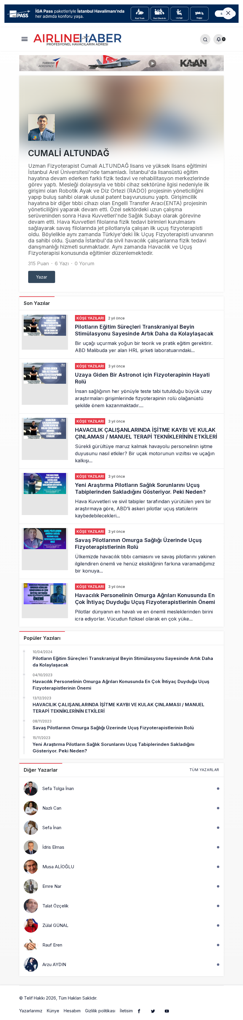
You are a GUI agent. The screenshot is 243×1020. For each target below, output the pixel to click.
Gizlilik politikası (100, 1010)
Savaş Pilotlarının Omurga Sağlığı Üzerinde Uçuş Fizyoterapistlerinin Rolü (113, 727)
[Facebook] (139, 1011)
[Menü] (24, 39)
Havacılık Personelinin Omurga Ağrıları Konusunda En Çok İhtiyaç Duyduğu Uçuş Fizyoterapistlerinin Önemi (146, 598)
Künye (53, 1010)
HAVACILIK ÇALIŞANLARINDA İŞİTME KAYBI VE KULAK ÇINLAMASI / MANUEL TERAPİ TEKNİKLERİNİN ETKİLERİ (147, 433)
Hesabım (72, 1010)
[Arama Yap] (205, 39)
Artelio (104, 997)
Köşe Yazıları (90, 318)
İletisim (126, 1010)
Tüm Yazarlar (204, 770)
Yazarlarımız (30, 1010)
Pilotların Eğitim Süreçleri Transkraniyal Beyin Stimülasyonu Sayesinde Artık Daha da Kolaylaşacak (144, 330)
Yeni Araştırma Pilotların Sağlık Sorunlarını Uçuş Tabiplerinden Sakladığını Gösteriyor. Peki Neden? (140, 488)
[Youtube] (167, 1011)
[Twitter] (153, 1011)
